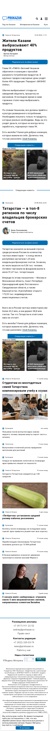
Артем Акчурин (10, 54)
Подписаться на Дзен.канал (25, 62)
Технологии (9, 444)
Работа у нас (24, 650)
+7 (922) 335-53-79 (24, 642)
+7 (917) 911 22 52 (24, 625)
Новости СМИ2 (9, 148)
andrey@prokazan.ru (23, 629)
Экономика (9, 203)
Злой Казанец (29, 139)
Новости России (11, 593)
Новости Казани (11, 512)
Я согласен (25, 728)
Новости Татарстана (12, 35)
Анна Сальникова (19, 230)
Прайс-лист (24, 633)
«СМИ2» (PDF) (42, 712)
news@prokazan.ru (24, 646)
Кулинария (9, 428)
